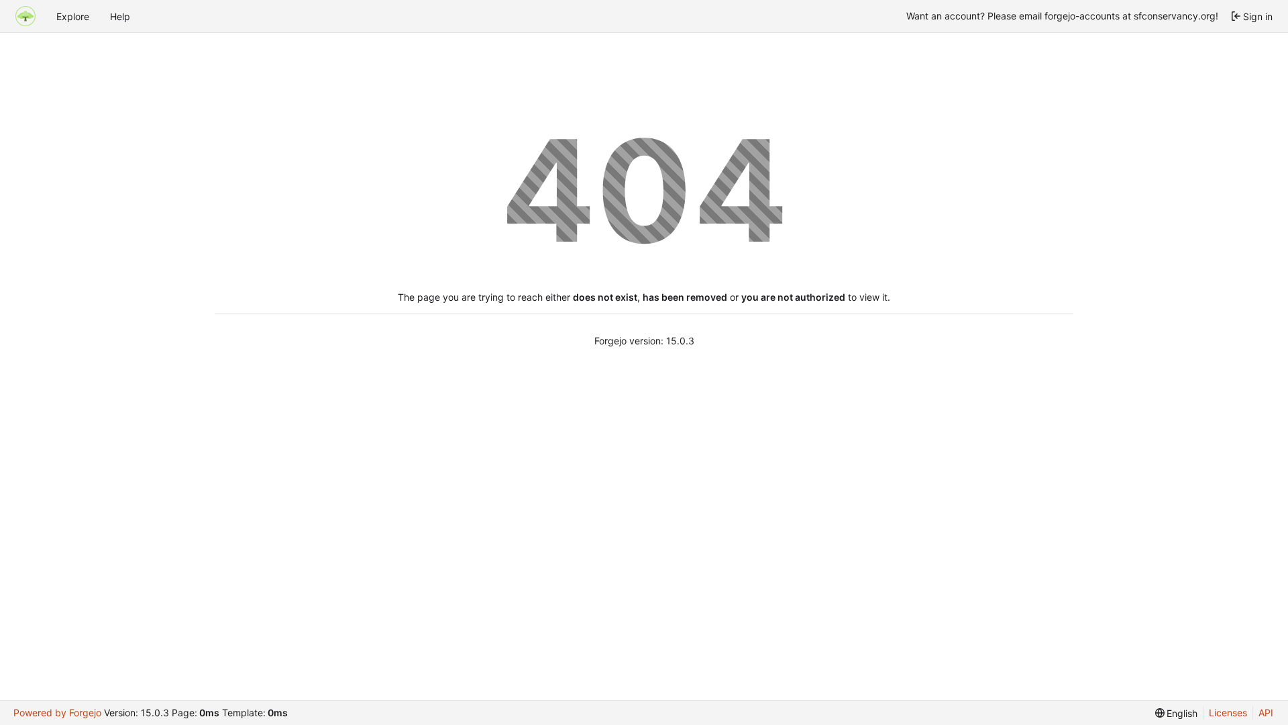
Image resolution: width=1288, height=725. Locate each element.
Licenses (1228, 712)
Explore (72, 16)
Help (120, 16)
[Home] (25, 16)
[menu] (1176, 713)
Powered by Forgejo (57, 712)
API (1265, 712)
